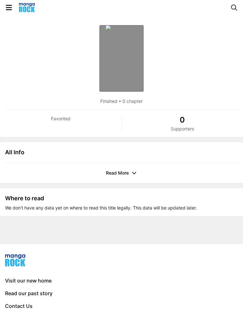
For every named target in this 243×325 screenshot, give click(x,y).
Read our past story (29, 293)
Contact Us (19, 306)
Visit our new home (28, 280)
